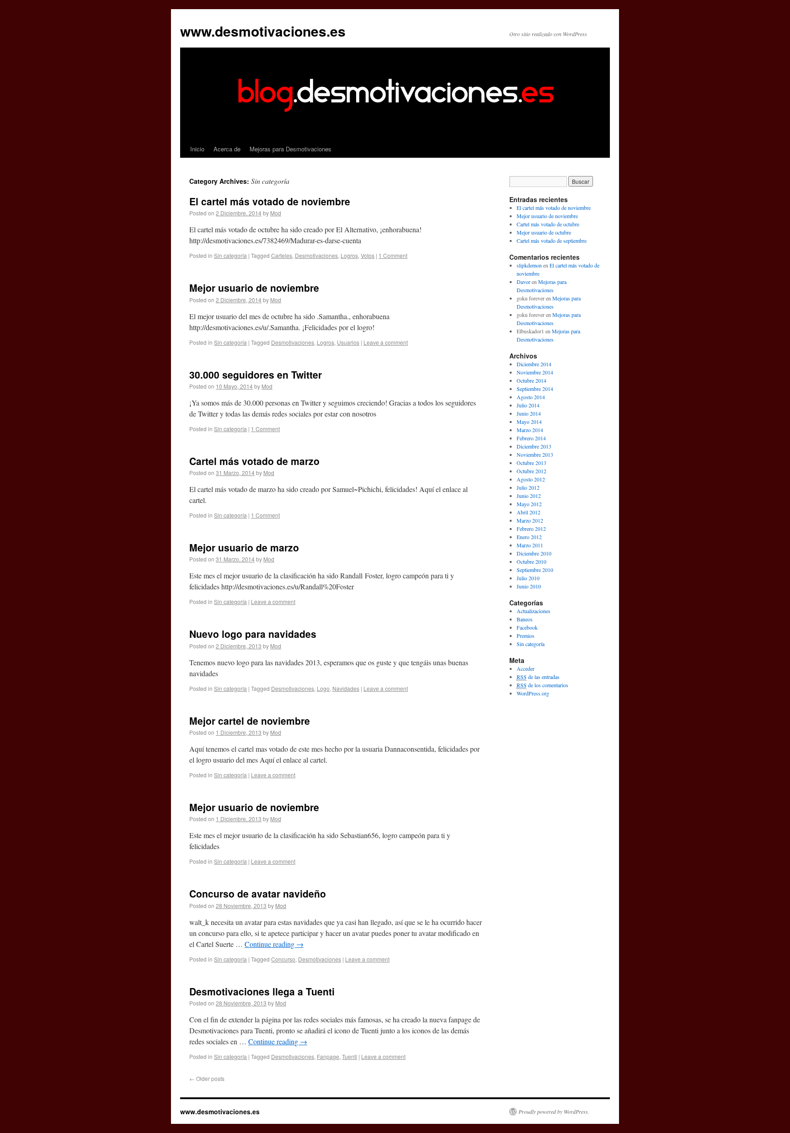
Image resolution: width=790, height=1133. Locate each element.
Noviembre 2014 (535, 372)
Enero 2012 (529, 536)
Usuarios (348, 342)
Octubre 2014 (531, 380)
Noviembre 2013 (535, 454)
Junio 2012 (529, 495)
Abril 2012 (528, 512)
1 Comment (393, 255)
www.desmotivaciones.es (263, 31)
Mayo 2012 (529, 504)
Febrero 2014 (531, 438)
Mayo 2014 (529, 421)
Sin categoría (230, 255)
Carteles (281, 255)
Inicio (197, 148)
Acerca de (227, 148)
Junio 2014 (529, 413)
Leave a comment (385, 342)
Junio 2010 (529, 586)
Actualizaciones (533, 611)
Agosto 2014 (531, 397)
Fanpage (328, 1056)
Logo (323, 688)
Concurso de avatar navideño (257, 893)
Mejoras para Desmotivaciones (290, 148)
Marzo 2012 (530, 520)
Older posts (206, 1078)
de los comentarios (542, 685)
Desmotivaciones (316, 255)
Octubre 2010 (531, 561)
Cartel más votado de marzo (254, 461)
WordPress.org (533, 693)
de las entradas (538, 676)
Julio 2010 (528, 578)
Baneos (525, 619)
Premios (525, 635)
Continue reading (274, 944)
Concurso (283, 959)
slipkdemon (529, 265)
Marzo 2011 (530, 545)
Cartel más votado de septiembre (552, 240)
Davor (523, 281)
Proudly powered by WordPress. (553, 1111)
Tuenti (349, 1056)
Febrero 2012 (531, 528)
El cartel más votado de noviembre (269, 201)
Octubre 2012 (531, 471)
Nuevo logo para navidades (252, 634)
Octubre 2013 (531, 462)
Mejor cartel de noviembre (249, 720)
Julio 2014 (528, 405)
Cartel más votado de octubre (548, 224)
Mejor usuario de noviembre (254, 287)
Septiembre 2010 (535, 569)
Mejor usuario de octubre (544, 232)
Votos (367, 255)
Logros (349, 255)
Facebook (527, 627)
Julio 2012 (528, 487)
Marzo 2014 (530, 429)
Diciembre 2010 (534, 553)
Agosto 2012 (531, 479)
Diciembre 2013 (534, 446)
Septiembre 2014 (535, 388)
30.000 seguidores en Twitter (255, 374)
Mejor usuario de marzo (244, 547)
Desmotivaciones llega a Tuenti (262, 991)
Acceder (525, 668)
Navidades (345, 688)
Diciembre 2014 (534, 364)
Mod (275, 213)
